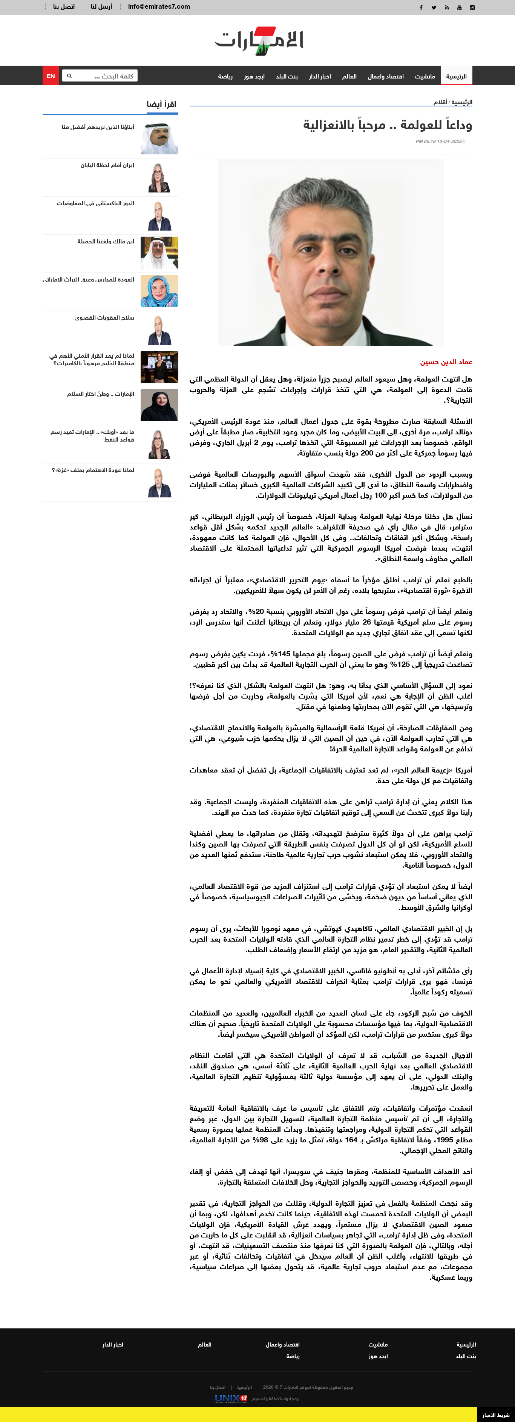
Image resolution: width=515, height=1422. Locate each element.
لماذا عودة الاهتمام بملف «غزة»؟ (93, 469)
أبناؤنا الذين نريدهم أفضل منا (98, 126)
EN (51, 75)
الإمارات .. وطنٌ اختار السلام (100, 393)
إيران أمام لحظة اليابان (107, 164)
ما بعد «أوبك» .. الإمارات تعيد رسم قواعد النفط (92, 434)
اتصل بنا (64, 5)
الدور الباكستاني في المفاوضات (95, 202)
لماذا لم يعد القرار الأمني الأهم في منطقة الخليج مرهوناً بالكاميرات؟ (91, 358)
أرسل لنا (101, 5)
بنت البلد (287, 75)
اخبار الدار (320, 75)
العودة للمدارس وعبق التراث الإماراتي (88, 278)
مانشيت (425, 75)
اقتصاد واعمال (386, 75)
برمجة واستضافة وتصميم (275, 1398)
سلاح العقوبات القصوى (104, 316)
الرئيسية (456, 75)
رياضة (225, 75)
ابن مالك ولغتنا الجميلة (106, 240)
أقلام (440, 101)
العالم (349, 75)
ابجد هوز (254, 75)
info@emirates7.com (159, 5)
